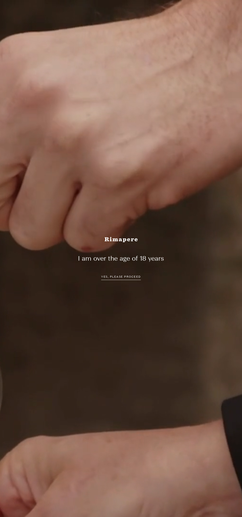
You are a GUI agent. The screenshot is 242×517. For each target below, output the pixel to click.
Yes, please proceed (121, 277)
